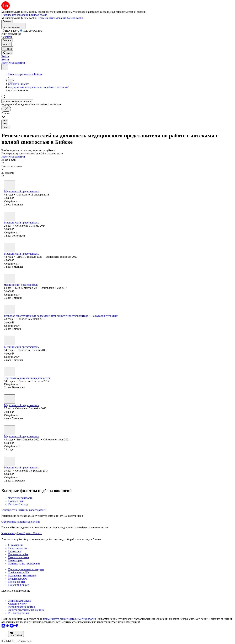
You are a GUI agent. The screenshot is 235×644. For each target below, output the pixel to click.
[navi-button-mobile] (4, 67)
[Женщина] (9, 216)
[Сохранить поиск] (4, 122)
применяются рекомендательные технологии (69, 618)
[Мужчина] (9, 185)
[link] (7, 48)
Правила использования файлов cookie (60, 17)
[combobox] (17, 101)
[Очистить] (6, 109)
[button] (5, 56)
